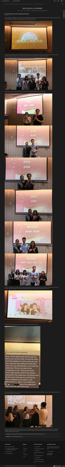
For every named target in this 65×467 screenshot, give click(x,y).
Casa (19, 10)
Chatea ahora (58, 466)
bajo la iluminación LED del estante (39, 448)
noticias (22, 10)
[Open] (64, 14)
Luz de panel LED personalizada (39, 459)
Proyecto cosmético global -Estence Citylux (16, 436)
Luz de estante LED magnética (39, 455)
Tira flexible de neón (37, 457)
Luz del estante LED (37, 446)
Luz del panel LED (37, 450)
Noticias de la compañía (27, 10)
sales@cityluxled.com (9, 451)
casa (24, 446)
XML (24, 456)
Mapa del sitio (25, 454)
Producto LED (25, 448)
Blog (24, 452)
